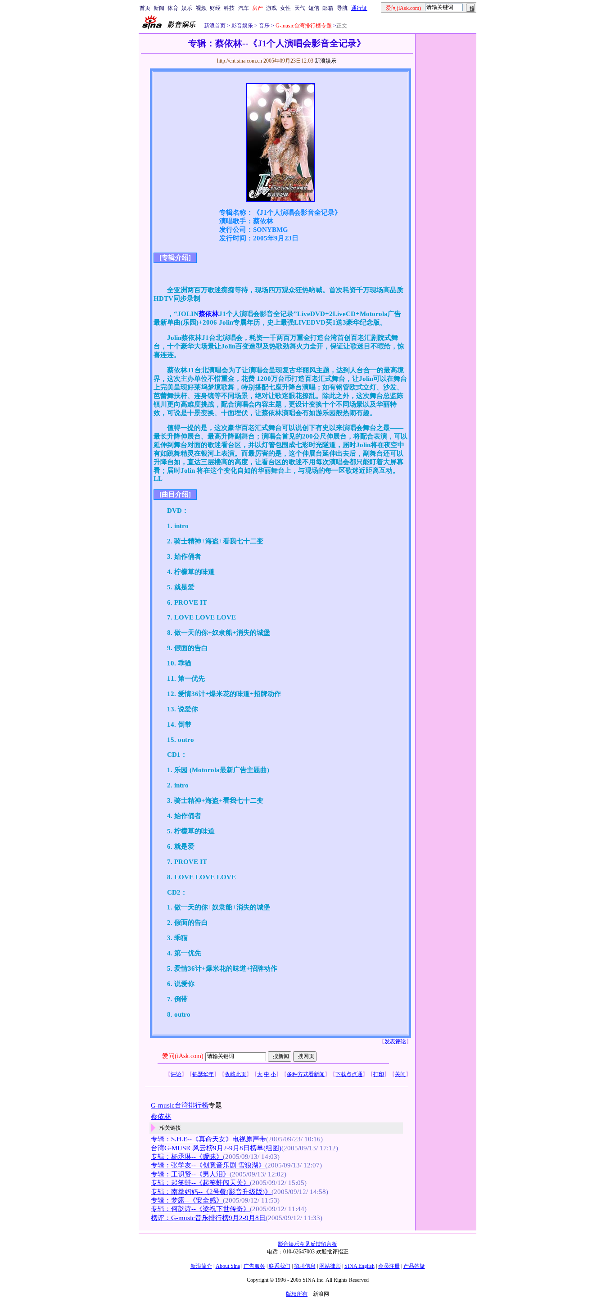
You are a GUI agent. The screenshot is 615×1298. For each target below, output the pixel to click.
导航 (342, 8)
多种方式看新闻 (306, 1074)
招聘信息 (305, 1266)
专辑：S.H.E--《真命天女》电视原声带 (208, 1139)
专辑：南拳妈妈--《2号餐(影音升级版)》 (211, 1191)
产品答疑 (414, 1266)
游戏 (271, 8)
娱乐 (186, 8)
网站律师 (330, 1266)
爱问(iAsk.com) (182, 1056)
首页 (145, 8)
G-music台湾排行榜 (179, 1105)
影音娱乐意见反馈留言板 (307, 1244)
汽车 (243, 8)
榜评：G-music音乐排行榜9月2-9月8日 (208, 1217)
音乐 (264, 26)
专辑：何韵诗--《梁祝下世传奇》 (200, 1208)
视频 (201, 8)
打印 (378, 1074)
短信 (313, 8)
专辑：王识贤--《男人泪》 (190, 1174)
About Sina (228, 1266)
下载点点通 (348, 1074)
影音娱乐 (242, 26)
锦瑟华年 (203, 1074)
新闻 (159, 8)
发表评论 (395, 1041)
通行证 (359, 8)
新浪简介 (201, 1266)
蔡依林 (209, 313)
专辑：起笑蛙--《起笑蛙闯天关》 (200, 1182)
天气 (299, 8)
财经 (215, 8)
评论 (176, 1074)
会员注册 (389, 1266)
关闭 (400, 1074)
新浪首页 (215, 26)
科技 (229, 8)
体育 (172, 8)
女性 (285, 8)
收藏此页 (235, 1074)
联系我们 (279, 1266)
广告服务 (254, 1266)
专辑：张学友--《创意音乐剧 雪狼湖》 (208, 1165)
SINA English (359, 1266)
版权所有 (297, 1294)
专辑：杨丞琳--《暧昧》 (187, 1156)
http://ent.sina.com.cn (240, 61)
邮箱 (327, 8)
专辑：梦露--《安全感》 (187, 1200)
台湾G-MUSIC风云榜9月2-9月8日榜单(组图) (216, 1148)
